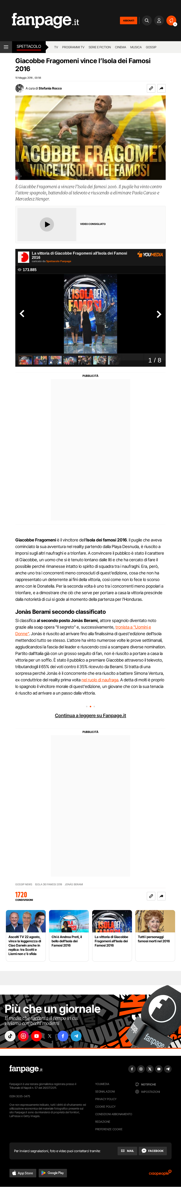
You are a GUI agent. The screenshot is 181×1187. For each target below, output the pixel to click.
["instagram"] (23, 1036)
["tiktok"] (10, 1036)
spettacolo (29, 46)
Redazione (102, 1121)
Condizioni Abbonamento (113, 1114)
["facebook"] (63, 1036)
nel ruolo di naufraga (100, 679)
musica (136, 47)
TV (56, 47)
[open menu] (6, 47)
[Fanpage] (25, 1069)
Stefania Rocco (50, 88)
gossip (151, 47)
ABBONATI (128, 20)
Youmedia (102, 1084)
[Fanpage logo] (39, 20)
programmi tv (73, 47)
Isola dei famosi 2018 (48, 884)
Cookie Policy (105, 1106)
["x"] (49, 1036)
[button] (161, 88)
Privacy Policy (105, 1099)
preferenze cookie (109, 1129)
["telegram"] (76, 1036)
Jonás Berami (74, 884)
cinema (120, 47)
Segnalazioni (105, 1091)
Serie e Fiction (100, 47)
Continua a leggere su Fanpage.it (90, 715)
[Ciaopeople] (160, 1174)
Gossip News (23, 884)
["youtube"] (36, 1036)
